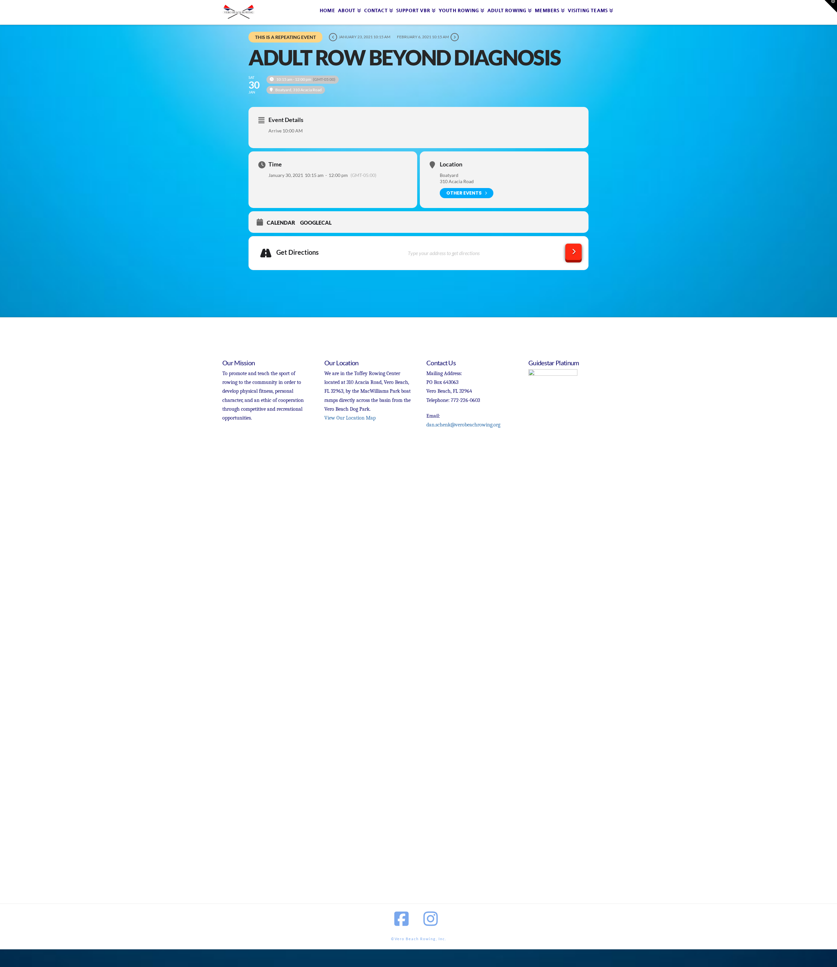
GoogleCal (316, 222)
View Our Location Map (350, 418)
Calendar (281, 222)
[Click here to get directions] (573, 252)
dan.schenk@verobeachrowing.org (463, 425)
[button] (831, 6)
